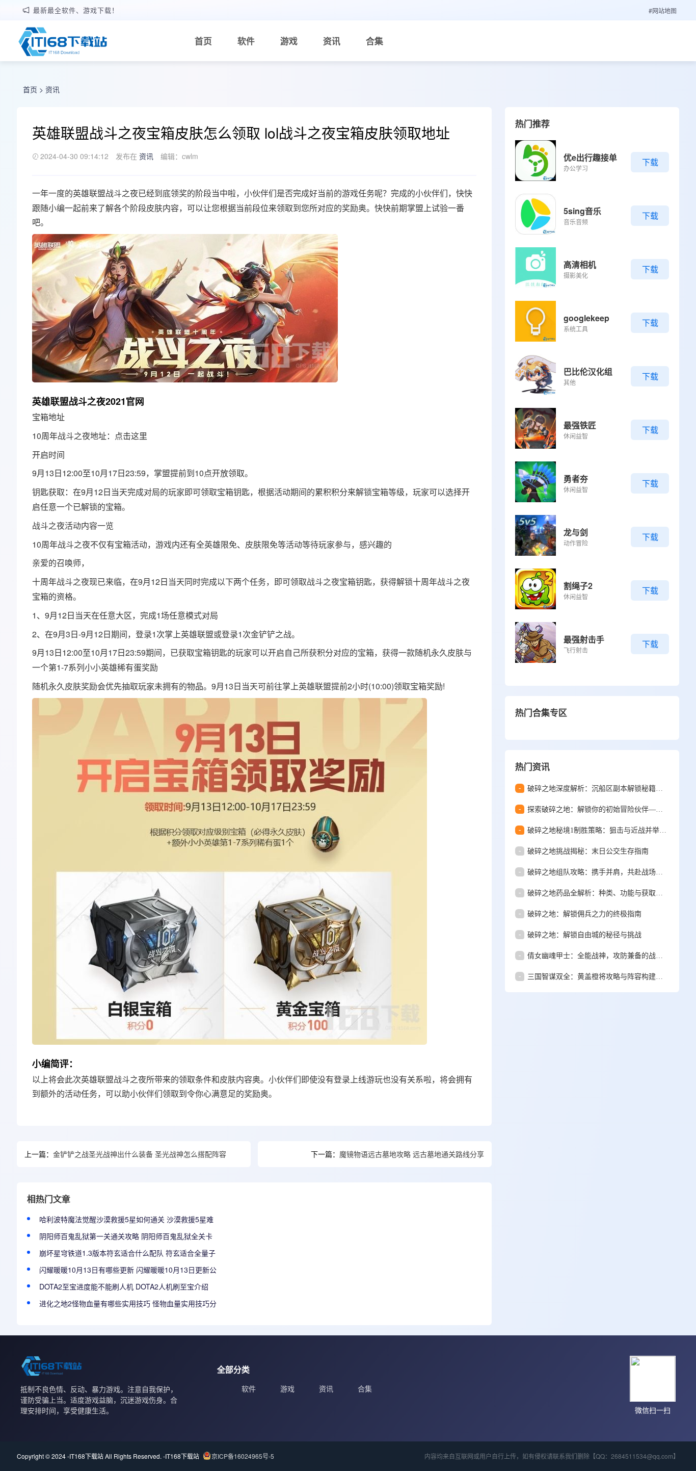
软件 (246, 41)
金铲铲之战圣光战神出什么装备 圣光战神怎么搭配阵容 (139, 1154)
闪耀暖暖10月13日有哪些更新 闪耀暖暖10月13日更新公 (128, 1269)
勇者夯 (576, 478)
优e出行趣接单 (590, 157)
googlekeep (586, 318)
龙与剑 (576, 532)
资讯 (331, 41)
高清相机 (580, 264)
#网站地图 (663, 10)
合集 (374, 41)
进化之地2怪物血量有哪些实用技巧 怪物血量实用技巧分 (128, 1303)
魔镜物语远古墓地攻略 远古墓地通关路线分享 (411, 1154)
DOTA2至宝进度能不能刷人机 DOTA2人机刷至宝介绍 (123, 1286)
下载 (650, 162)
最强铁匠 (580, 425)
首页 (203, 41)
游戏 (289, 41)
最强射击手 (584, 639)
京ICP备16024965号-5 (242, 1456)
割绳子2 (578, 585)
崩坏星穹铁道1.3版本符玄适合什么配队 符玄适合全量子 (127, 1253)
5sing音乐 (582, 211)
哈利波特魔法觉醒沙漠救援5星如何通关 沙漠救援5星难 (126, 1219)
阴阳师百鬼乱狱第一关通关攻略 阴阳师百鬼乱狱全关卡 (125, 1236)
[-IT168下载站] (63, 42)
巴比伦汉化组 (588, 371)
